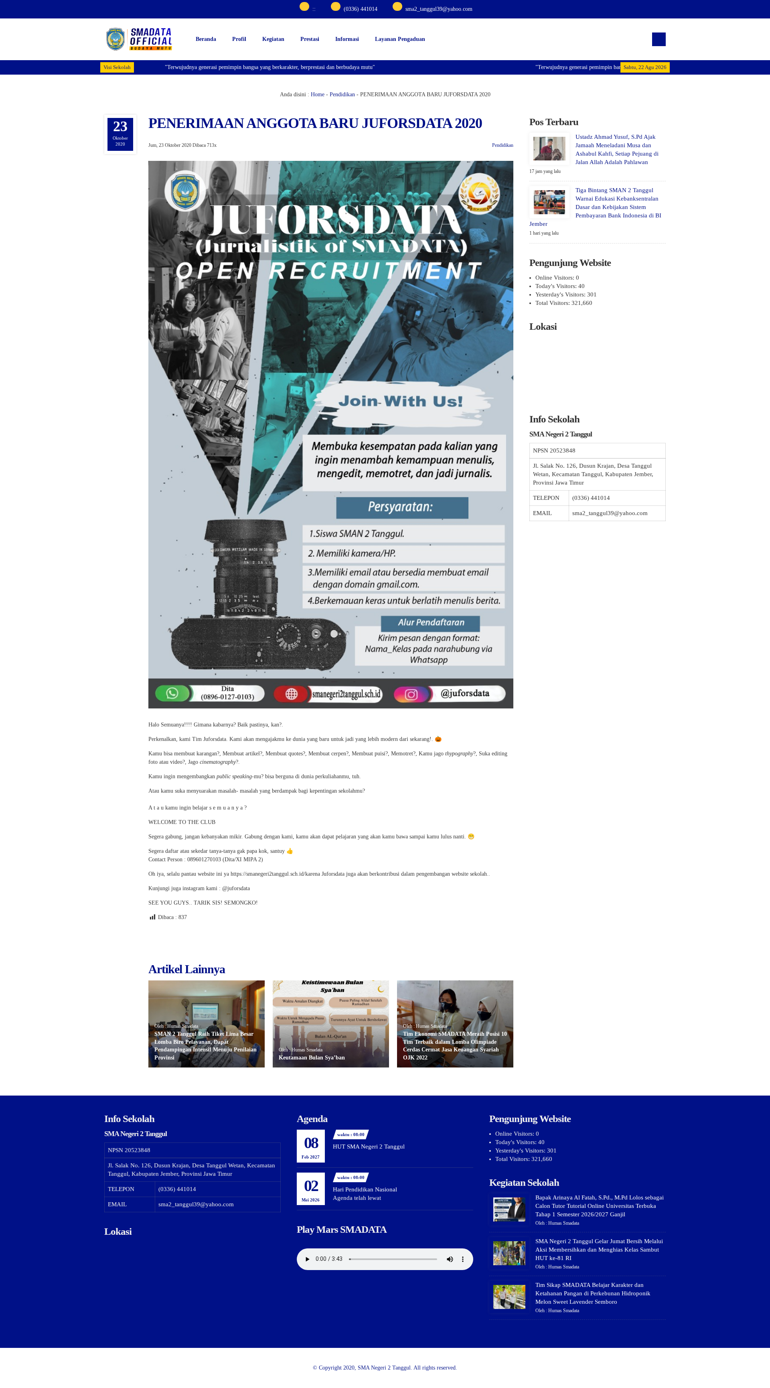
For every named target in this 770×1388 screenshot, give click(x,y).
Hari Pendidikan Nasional (365, 1189)
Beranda (206, 39)
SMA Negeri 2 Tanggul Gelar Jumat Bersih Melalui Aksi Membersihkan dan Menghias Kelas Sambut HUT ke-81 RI (599, 1249)
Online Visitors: (555, 277)
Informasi (347, 39)
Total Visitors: (553, 303)
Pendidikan (342, 94)
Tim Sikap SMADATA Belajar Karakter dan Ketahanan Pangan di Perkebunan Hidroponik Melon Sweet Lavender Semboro (592, 1293)
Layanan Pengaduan (400, 39)
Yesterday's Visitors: (561, 294)
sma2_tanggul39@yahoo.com (438, 9)
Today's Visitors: (556, 286)
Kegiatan (273, 39)
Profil (239, 39)
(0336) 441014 (360, 9)
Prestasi (309, 39)
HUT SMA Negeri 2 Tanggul (369, 1146)
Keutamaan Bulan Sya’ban (312, 1058)
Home (317, 94)
